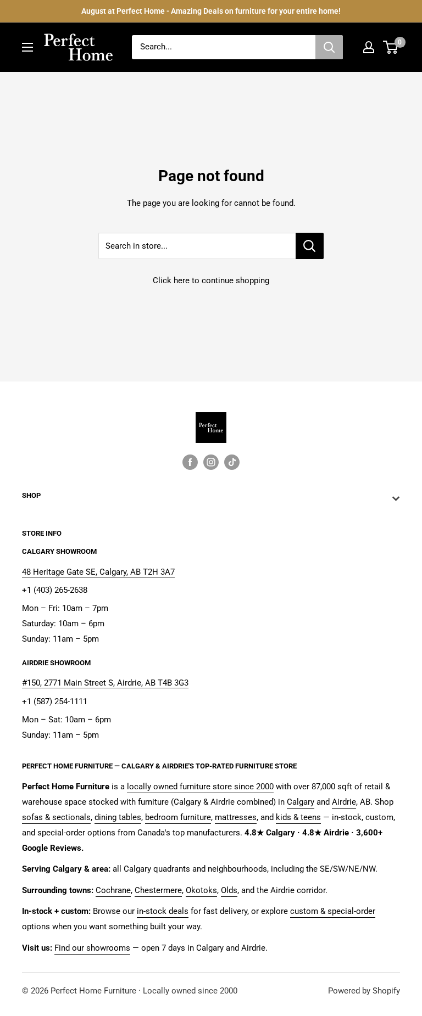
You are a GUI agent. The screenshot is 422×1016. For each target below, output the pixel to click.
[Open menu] (27, 47)
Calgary (300, 802)
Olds (229, 890)
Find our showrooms (92, 948)
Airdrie (344, 802)
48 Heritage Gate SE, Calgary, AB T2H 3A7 (98, 572)
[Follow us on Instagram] (211, 462)
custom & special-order (332, 911)
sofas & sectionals (56, 817)
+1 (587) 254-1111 (54, 701)
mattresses (236, 817)
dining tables (118, 817)
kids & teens (298, 817)
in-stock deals (162, 911)
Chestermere (158, 890)
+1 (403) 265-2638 (54, 590)
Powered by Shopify (364, 991)
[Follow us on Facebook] (190, 462)
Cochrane (113, 890)
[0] (391, 47)
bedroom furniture (178, 817)
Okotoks (201, 890)
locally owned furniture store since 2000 (200, 787)
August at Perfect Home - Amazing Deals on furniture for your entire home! (211, 11)
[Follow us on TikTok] (232, 462)
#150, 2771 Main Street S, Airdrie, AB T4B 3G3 (105, 683)
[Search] (329, 47)
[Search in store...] (310, 246)
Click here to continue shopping (211, 280)
